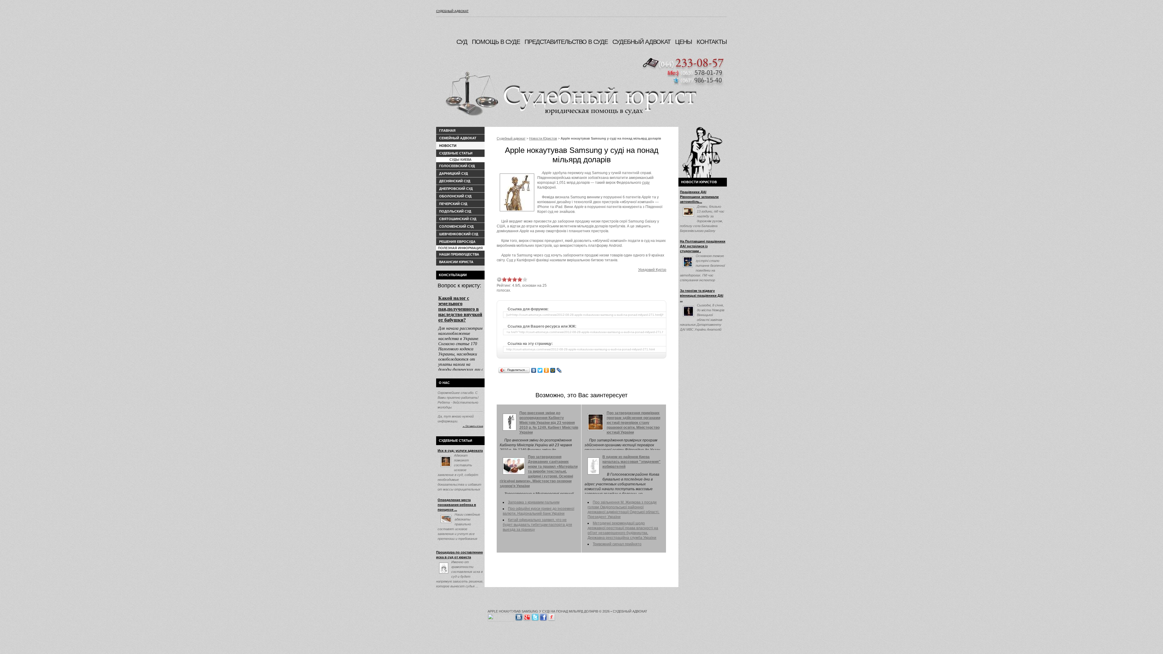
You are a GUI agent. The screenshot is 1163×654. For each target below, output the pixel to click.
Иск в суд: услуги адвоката (460, 450)
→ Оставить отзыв (472, 426)
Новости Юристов (543, 138)
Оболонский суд (455, 196)
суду (646, 182)
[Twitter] (540, 370)
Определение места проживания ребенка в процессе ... (457, 504)
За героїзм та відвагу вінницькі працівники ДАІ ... (701, 295)
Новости (447, 145)
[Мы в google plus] (527, 616)
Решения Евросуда (457, 241)
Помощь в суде (496, 41)
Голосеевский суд (457, 166)
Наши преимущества (459, 254)
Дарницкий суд (453, 173)
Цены (683, 41)
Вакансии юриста (456, 262)
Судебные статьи (455, 153)
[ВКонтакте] (534, 370)
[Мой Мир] (553, 370)
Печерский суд (453, 204)
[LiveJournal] (559, 370)
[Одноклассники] (546, 370)
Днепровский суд (456, 188)
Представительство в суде (566, 41)
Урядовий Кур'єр (652, 270)
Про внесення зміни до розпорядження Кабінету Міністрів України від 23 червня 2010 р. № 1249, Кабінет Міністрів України (548, 422)
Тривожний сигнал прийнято (617, 544)
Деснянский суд (454, 181)
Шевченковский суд (458, 234)
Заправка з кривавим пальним (533, 502)
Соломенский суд (456, 226)
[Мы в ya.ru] (551, 616)
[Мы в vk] (518, 616)
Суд (461, 41)
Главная (447, 130)
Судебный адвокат (452, 11)
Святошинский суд (457, 219)
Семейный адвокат (457, 138)
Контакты (712, 41)
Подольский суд (455, 211)
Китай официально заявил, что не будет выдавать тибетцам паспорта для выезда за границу (537, 525)
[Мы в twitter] (535, 616)
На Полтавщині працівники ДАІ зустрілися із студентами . (702, 246)
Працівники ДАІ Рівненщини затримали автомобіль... (699, 196)
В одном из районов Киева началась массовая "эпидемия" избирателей (631, 462)
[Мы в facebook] (543, 616)
